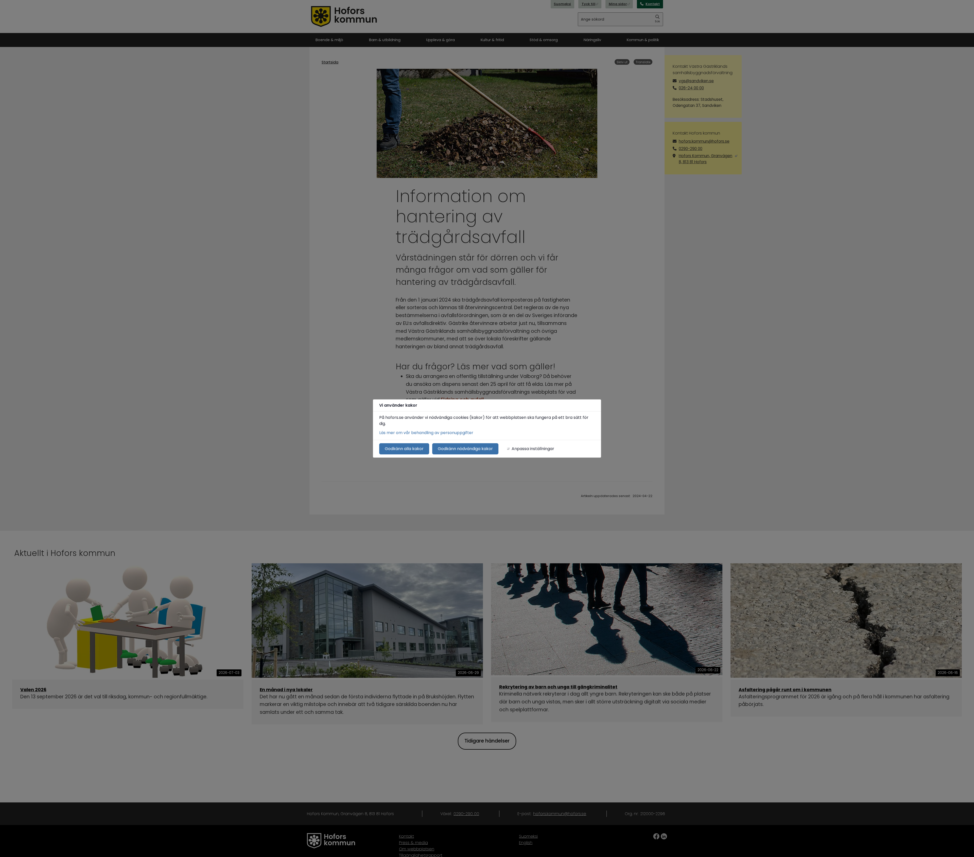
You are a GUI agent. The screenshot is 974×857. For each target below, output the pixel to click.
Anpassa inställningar (533, 449)
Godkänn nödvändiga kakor (465, 449)
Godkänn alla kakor (404, 449)
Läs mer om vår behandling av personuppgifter (426, 433)
